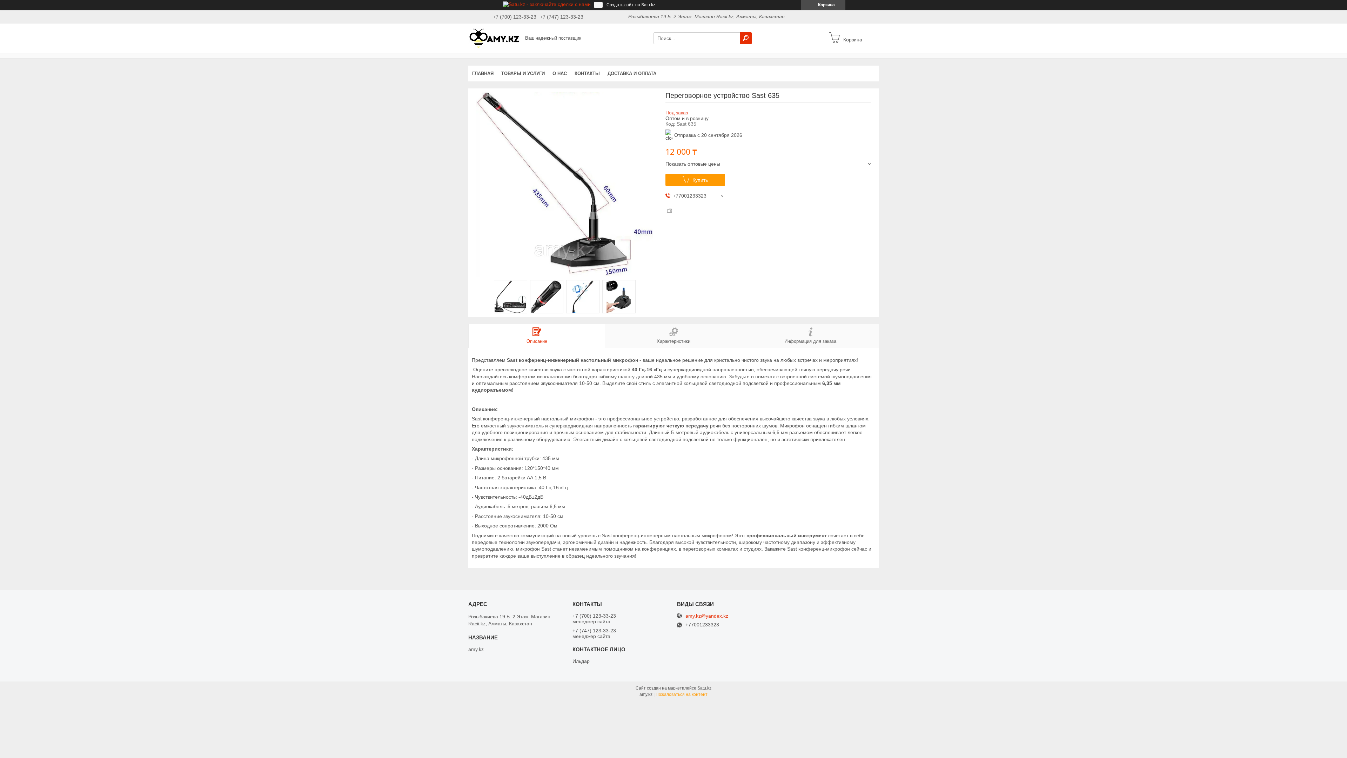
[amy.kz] (494, 38)
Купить (700, 180)
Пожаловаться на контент (682, 694)
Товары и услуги (523, 73)
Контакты (587, 73)
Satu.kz (704, 688)
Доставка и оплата (632, 73)
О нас (559, 73)
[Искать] (746, 38)
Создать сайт (620, 4)
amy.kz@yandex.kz (706, 616)
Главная (483, 73)
